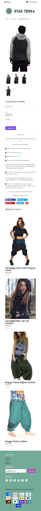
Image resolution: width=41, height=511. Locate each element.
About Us (8, 458)
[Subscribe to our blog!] (26, 481)
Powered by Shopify (27, 489)
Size (6, 112)
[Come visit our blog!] (22, 481)
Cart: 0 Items (32, 2)
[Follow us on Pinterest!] (15, 481)
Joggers (18, 156)
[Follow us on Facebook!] (7, 481)
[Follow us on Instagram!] (18, 481)
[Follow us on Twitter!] (11, 481)
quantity (7, 119)
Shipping (7, 463)
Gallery (7, 460)
